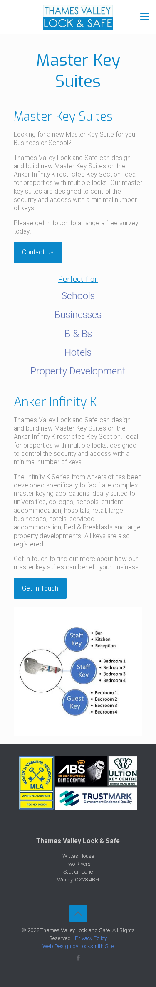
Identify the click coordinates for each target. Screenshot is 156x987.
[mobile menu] (145, 17)
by (75, 946)
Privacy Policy (91, 938)
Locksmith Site (96, 946)
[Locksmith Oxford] (78, 16)
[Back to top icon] (78, 913)
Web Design (56, 946)
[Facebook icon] (78, 958)
